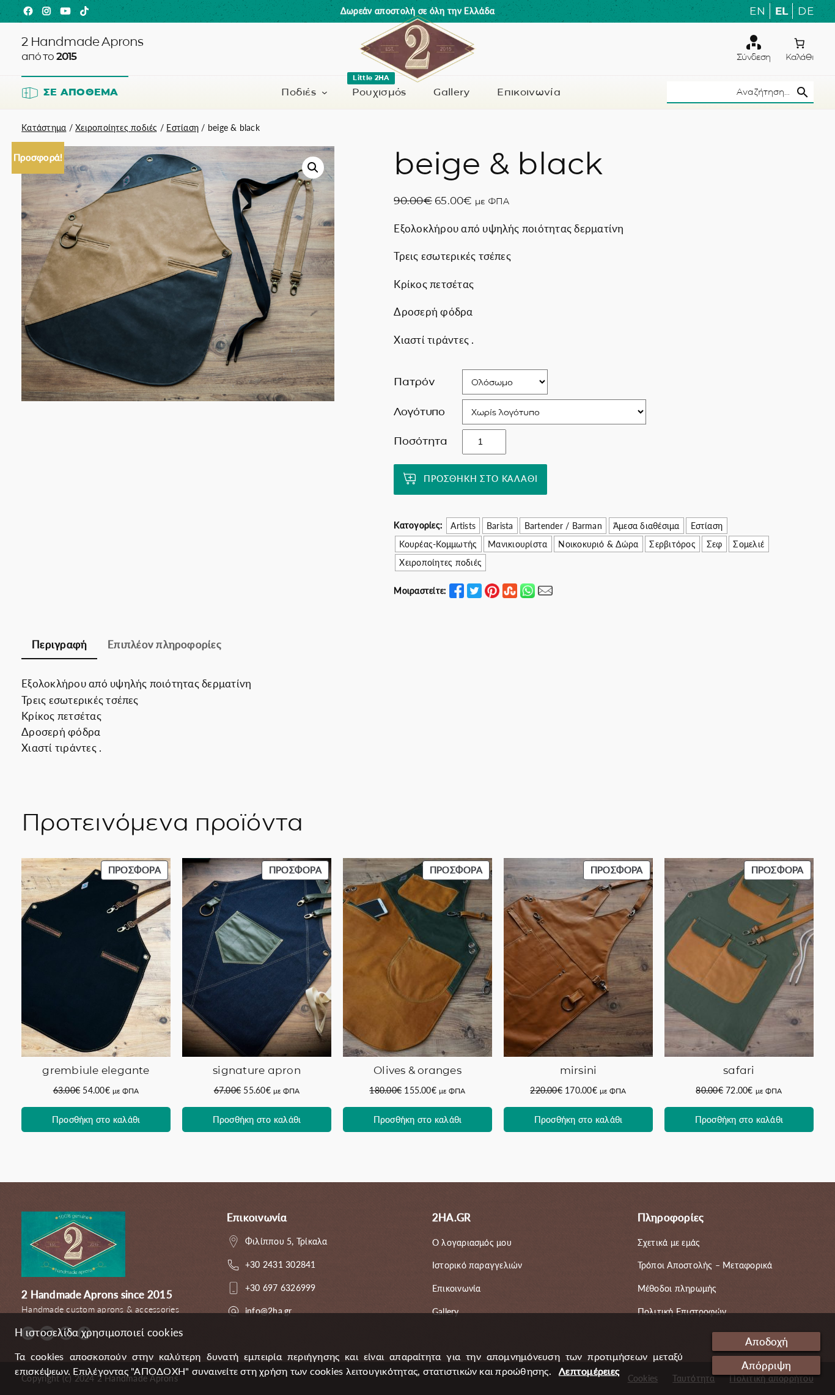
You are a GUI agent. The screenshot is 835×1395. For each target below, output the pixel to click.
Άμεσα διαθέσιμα (646, 525)
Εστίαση (182, 127)
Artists (463, 525)
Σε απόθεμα (80, 92)
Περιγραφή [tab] (59, 644)
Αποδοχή (766, 1341)
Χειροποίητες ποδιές (116, 127)
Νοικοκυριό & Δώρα (598, 544)
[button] (313, 168)
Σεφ (715, 544)
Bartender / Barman (563, 525)
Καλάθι (799, 56)
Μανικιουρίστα (517, 544)
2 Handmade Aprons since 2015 (96, 1294)
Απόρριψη (766, 1365)
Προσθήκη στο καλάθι (480, 478)
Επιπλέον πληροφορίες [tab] (164, 644)
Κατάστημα (43, 127)
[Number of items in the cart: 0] (799, 43)
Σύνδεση (753, 56)
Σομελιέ (748, 544)
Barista (500, 525)
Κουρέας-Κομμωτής (438, 544)
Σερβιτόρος (672, 544)
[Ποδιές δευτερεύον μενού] (325, 92)
